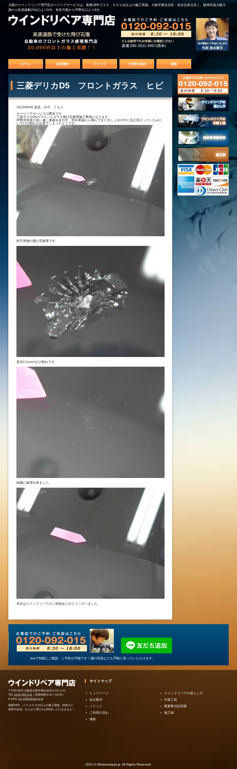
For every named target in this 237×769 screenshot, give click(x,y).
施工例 (169, 712)
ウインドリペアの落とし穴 (183, 693)
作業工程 (170, 699)
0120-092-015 (23, 694)
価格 (174, 64)
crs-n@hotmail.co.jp (30, 699)
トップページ (99, 693)
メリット (99, 64)
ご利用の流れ (137, 64)
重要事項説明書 (175, 706)
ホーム (26, 64)
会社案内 (62, 64)
